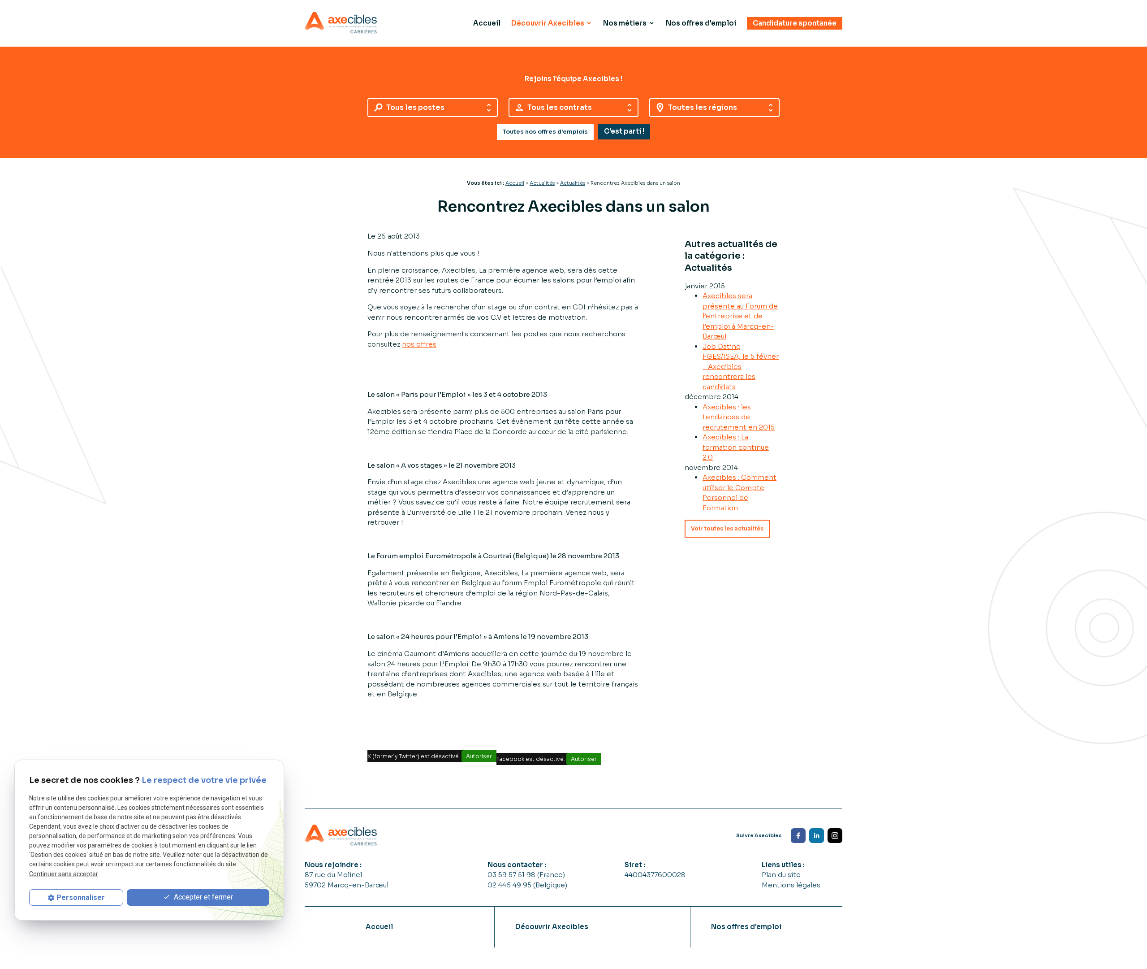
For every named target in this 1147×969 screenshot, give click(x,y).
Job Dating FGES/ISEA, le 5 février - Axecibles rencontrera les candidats (741, 366)
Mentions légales (791, 885)
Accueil (486, 23)
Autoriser (479, 756)
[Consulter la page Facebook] (798, 835)
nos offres (419, 344)
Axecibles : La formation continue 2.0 (736, 447)
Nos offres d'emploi (701, 23)
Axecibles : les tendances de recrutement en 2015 (739, 417)
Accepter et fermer (202, 897)
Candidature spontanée (795, 23)
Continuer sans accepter (63, 874)
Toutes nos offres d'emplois (545, 131)
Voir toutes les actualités (727, 528)
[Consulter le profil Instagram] (835, 835)
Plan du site (781, 874)
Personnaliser (80, 897)
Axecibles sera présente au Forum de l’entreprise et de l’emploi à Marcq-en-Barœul (740, 315)
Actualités (542, 183)
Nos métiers (625, 23)
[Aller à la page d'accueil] (341, 23)
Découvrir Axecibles (547, 23)
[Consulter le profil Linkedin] (816, 835)
